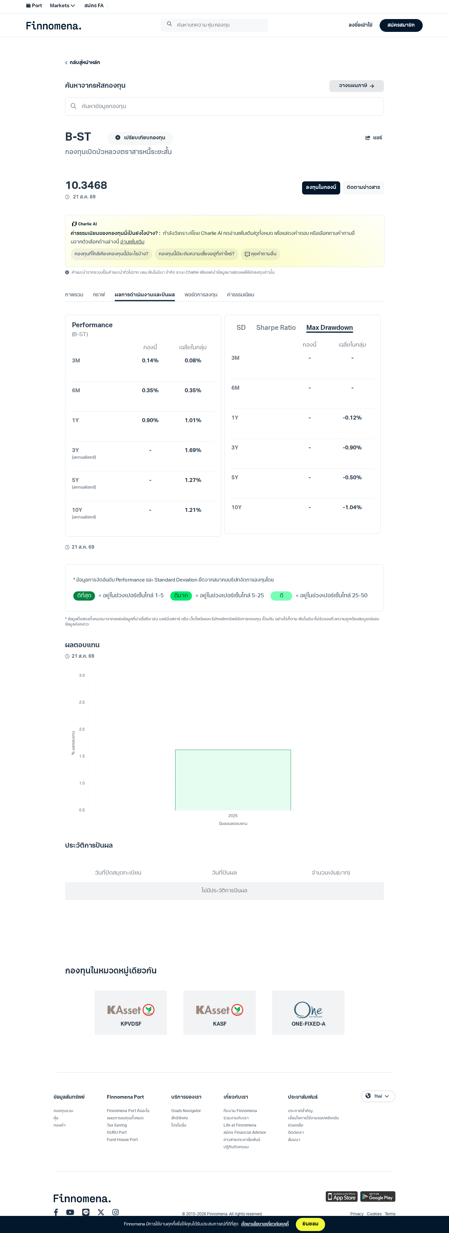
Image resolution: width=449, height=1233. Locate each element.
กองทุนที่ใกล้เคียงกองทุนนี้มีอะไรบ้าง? (111, 254)
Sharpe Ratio (276, 328)
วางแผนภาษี (353, 85)
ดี (281, 596)
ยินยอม (310, 1224)
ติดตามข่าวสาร (363, 187)
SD (241, 328)
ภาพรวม (74, 295)
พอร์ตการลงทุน (201, 295)
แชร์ (377, 138)
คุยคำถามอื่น (263, 254)
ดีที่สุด (84, 596)
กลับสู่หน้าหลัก (84, 62)
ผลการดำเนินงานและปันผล (145, 295)
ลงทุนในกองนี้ (321, 187)
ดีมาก (181, 596)
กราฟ (99, 295)
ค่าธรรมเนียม (240, 295)
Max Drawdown (329, 328)
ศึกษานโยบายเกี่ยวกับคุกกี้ (265, 1224)
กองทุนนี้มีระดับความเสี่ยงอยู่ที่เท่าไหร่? (196, 254)
